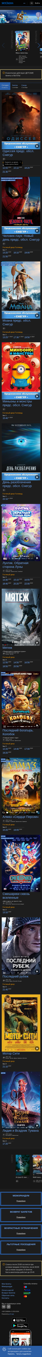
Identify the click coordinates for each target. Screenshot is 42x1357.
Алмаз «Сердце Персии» (21, 817)
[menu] (20, 3)
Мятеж (7, 647)
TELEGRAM (9, 1307)
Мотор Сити (11, 1053)
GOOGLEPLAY (20, 1325)
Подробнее (21, 1201)
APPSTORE (19, 1320)
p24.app (11, 1314)
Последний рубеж (15, 976)
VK (4, 1307)
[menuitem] (24, 3)
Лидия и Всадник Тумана (21, 1130)
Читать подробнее (23, 1354)
